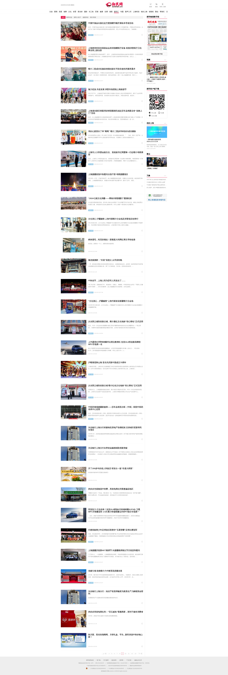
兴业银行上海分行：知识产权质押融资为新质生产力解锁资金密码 (115, 592)
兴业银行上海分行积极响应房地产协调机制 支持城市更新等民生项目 (115, 428)
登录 (161, 6)
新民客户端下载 (153, 89)
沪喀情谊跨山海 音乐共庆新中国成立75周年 (107, 362)
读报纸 (151, 12)
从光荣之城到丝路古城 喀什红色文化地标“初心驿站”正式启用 (115, 385)
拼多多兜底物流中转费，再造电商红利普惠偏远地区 (110, 489)
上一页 (104, 653)
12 (132, 653)
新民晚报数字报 (153, 17)
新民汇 (116, 12)
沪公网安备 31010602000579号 (134, 668)
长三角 (91, 12)
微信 (156, 6)
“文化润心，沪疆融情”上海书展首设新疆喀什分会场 (110, 301)
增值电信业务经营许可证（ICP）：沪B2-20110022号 (91, 663)
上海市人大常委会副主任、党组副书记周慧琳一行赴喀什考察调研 (115, 153)
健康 (101, 12)
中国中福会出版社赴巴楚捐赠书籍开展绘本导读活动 (110, 23)
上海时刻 (136, 12)
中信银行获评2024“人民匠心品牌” (156, 182)
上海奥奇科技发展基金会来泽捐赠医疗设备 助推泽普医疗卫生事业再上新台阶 (115, 49)
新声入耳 (128, 12)
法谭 (106, 12)
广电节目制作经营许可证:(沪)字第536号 (96, 665)
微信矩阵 (114, 660)
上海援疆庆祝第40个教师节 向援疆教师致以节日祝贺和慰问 (114, 550)
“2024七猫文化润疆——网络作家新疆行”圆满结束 (110, 198)
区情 (96, 12)
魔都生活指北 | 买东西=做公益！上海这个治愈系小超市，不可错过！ (157, 79)
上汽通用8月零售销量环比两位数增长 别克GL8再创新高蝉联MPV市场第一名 (114, 343)
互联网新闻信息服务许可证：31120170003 (117, 663)
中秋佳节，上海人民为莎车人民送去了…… (106, 280)
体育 (74, 12)
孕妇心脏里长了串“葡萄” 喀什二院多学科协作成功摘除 (112, 131)
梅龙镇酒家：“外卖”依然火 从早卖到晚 (105, 260)
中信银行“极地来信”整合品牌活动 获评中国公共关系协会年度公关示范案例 (157, 185)
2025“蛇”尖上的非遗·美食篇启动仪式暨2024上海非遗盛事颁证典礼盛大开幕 (157, 179)
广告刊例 (128, 660)
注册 (164, 6)
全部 (63, 17)
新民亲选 (69, 17)
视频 (148, 60)
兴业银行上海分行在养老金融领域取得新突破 (107, 448)
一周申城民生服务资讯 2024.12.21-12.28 (154, 140)
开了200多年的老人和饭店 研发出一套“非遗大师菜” (110, 468)
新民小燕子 (77, 17)
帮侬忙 (162, 12)
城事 (65, 12)
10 (125, 653)
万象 (148, 175)
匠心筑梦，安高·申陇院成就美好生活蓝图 (157, 187)
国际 (85, 12)
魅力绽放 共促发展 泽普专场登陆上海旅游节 (107, 89)
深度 (60, 12)
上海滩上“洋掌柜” (152, 168)
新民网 (121, 660)
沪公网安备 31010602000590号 (116, 668)
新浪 (150, 6)
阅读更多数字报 (157, 54)
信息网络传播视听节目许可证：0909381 (140, 663)
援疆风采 (85, 17)
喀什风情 (93, 17)
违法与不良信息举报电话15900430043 (117, 665)
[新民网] (113, 4)
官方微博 (105, 660)
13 (135, 653)
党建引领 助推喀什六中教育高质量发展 (105, 571)
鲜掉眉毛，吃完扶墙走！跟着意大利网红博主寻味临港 (111, 239)
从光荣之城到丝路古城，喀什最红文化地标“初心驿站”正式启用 (115, 321)
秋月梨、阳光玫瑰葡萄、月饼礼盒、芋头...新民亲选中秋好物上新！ (115, 636)
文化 (70, 12)
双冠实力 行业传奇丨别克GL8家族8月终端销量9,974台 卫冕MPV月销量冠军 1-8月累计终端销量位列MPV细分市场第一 (114, 510)
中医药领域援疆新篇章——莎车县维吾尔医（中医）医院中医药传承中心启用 (115, 408)
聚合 (156, 12)
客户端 (98, 660)
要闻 (55, 12)
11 (128, 653)
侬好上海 (144, 12)
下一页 (140, 653)
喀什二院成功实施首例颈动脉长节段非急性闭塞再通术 (111, 69)
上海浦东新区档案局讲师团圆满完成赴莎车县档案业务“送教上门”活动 (115, 112)
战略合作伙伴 (138, 660)
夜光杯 (80, 12)
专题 (122, 12)
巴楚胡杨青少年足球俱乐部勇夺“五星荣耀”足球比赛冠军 (112, 530)
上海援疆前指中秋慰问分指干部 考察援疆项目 (108, 174)
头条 (51, 12)
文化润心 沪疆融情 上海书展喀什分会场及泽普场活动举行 (113, 219)
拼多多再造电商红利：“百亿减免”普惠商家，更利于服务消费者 (115, 612)
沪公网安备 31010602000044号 (98, 668)
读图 (110, 12)
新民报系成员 (90, 660)
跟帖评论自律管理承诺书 (135, 665)
